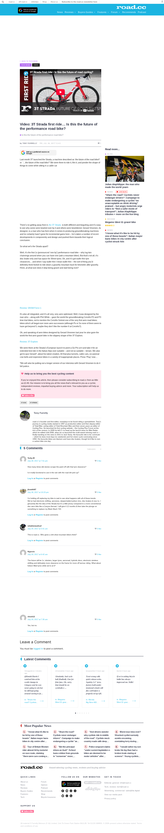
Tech (22, 797)
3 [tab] (79, 713)
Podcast (44, 788)
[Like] (96, 461)
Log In (30, 478)
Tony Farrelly (41, 413)
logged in (38, 648)
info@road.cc (125, 783)
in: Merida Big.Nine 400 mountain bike (92, 701)
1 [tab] (75, 713)
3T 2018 (23, 402)
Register (39, 478)
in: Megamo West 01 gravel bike (61, 701)
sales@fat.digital (133, 791)
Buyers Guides (26, 791)
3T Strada (33, 402)
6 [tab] (86, 713)
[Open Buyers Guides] (95, 12)
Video (36, 65)
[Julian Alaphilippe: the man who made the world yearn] (124, 169)
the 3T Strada (55, 225)
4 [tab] (82, 713)
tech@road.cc (123, 787)
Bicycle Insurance (48, 797)
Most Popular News (37, 725)
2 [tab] (77, 713)
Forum (44, 782)
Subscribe (29, 395)
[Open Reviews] (75, 12)
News (22, 785)
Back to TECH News (30, 61)
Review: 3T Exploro (29, 342)
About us (24, 782)
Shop (43, 794)
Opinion (44, 785)
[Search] (3, 1)
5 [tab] (84, 713)
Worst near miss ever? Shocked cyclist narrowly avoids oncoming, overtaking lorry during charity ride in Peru (128, 738)
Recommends (47, 791)
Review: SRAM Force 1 (30, 308)
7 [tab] (88, 713)
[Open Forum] (119, 12)
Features (24, 794)
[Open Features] (108, 12)
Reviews (24, 788)
